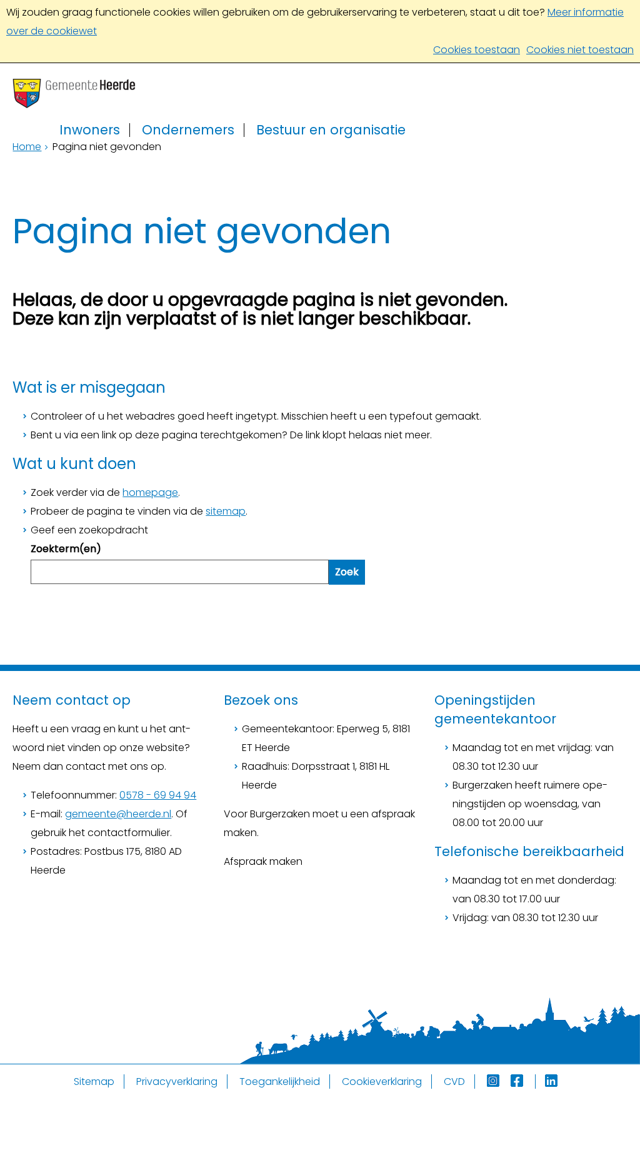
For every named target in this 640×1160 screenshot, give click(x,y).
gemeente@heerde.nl (118, 814)
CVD (454, 1081)
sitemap (226, 511)
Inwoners (89, 130)
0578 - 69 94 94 (157, 795)
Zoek (347, 572)
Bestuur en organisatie (331, 130)
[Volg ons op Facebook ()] (523, 1081)
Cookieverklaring (382, 1081)
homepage (150, 492)
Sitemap (94, 1081)
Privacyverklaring (177, 1081)
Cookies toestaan (476, 50)
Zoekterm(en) (66, 549)
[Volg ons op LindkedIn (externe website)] (552, 1081)
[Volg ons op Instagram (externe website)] (494, 1081)
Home (26, 146)
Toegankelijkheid (279, 1081)
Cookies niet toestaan (580, 50)
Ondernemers (188, 130)
